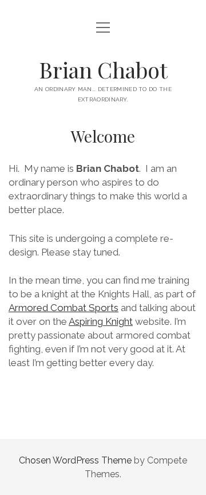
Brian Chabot (103, 69)
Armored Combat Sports (63, 307)
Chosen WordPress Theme (75, 460)
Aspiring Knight (101, 321)
